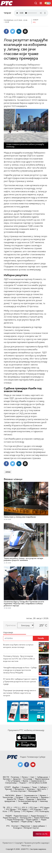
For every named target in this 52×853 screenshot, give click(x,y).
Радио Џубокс (32, 819)
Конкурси (17, 828)
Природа (30, 799)
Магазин (9, 795)
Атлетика (31, 789)
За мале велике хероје (27, 801)
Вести (6, 777)
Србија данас (42, 777)
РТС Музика (28, 811)
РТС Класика (36, 809)
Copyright (19, 843)
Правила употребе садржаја (36, 843)
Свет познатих (32, 797)
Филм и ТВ (11, 799)
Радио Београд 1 (21, 816)
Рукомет (8, 789)
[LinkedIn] (18, 31)
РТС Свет (34, 807)
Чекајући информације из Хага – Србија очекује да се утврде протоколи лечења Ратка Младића (20, 670)
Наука (21, 799)
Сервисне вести (37, 781)
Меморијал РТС (34, 791)
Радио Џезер (27, 821)
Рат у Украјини (14, 781)
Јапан (7, 472)
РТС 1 (9, 807)
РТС (8, 826)
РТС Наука (44, 807)
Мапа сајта (41, 834)
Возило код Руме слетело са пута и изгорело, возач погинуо (18, 646)
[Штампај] (25, 31)
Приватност (8, 843)
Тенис (34, 787)
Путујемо (19, 797)
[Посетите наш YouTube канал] (32, 764)
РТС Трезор (15, 811)
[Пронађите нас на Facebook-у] (26, 764)
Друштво (17, 779)
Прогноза (11, 625)
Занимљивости (30, 795)
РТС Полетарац (42, 811)
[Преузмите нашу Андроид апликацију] (26, 744)
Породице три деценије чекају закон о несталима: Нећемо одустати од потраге (19, 693)
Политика (15, 777)
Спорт (7, 787)
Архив (37, 821)
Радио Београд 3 (10, 818)
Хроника (6, 779)
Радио (8, 816)
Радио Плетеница (41, 818)
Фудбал (15, 787)
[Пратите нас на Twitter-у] (20, 764)
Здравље (45, 797)
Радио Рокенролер (15, 819)
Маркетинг (25, 826)
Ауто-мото (41, 789)
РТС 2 (16, 807)
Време (25, 781)
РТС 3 (24, 807)
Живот (19, 795)
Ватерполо (19, 789)
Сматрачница (11, 783)
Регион (25, 777)
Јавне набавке (38, 826)
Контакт (15, 826)
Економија (27, 779)
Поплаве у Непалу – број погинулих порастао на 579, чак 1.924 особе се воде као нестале (19, 658)
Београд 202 (25, 818)
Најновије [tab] (8, 632)
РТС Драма (11, 809)
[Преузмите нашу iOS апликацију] (26, 737)
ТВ (4, 807)
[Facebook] (6, 31)
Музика (43, 795)
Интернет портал (31, 828)
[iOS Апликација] (26, 711)
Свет (32, 777)
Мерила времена (42, 779)
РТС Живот (23, 809)
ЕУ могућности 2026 (38, 783)
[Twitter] (12, 31)
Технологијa (8, 797)
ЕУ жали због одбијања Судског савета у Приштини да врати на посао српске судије (20, 681)
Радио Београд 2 (38, 816)
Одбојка (43, 787)
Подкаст (23, 783)
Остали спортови (18, 791)
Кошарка (26, 787)
